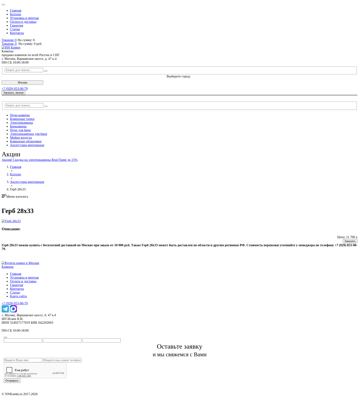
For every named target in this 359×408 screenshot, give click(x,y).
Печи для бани (20, 130)
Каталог (15, 14)
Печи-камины (20, 115)
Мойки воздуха (21, 137)
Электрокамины (21, 122)
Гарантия (16, 25)
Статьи (15, 29)
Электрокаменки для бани (28, 134)
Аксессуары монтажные (27, 145)
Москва (22, 82)
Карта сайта (18, 296)
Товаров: (9, 43)
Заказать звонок (13, 92)
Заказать (350, 241)
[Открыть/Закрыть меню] (3, 4)
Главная (15, 10)
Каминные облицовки (26, 141)
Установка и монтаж (24, 18)
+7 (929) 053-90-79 (15, 88)
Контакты (17, 33)
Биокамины (18, 126)
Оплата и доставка (23, 21)
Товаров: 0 (9, 40)
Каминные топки (22, 119)
